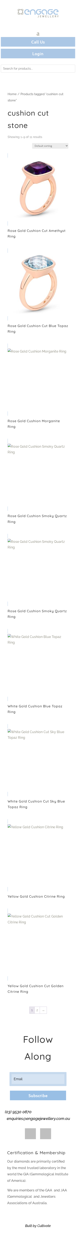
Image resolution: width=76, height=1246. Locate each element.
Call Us (38, 42)
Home (12, 94)
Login (37, 53)
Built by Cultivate (38, 1226)
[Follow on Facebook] (30, 1133)
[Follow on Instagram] (45, 1133)
